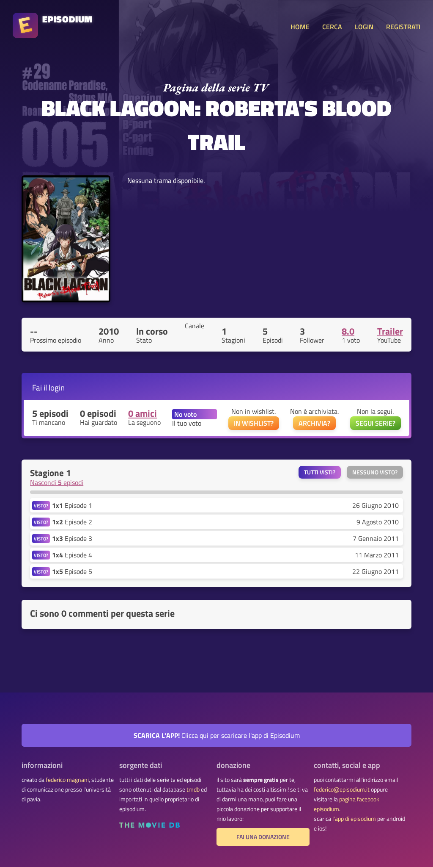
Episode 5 (72, 571)
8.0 (348, 331)
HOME (300, 27)
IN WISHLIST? (254, 423)
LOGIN (364, 27)
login (57, 387)
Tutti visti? (319, 472)
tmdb (193, 789)
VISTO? (41, 505)
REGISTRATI (403, 27)
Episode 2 (72, 522)
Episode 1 (72, 505)
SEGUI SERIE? (375, 423)
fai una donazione (263, 837)
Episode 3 (72, 538)
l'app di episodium (354, 818)
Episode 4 (72, 555)
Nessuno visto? (374, 472)
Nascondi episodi (56, 482)
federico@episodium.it (342, 789)
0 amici (142, 413)
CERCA (332, 27)
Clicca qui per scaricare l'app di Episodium (217, 735)
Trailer (390, 331)
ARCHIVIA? (314, 423)
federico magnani (67, 779)
